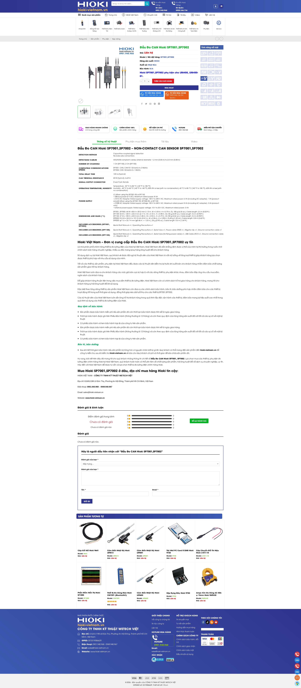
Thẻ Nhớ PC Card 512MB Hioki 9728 (180, 551)
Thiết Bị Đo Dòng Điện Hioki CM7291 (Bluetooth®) (119, 594)
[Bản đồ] (297, 683)
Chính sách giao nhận (185, 646)
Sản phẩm (95, 39)
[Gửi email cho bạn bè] (150, 104)
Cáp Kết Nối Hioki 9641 (88, 550)
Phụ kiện (105, 39)
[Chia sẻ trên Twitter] (146, 104)
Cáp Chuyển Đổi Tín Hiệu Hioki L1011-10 (207, 551)
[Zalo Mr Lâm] (297, 660)
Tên (83, 489)
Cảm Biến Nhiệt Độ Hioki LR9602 (148, 594)
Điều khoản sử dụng (184, 654)
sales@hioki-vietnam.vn (98, 647)
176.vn (165, 685)
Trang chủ (113, 15)
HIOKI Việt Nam (132, 15)
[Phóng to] (80, 101)
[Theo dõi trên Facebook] (203, 622)
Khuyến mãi (152, 15)
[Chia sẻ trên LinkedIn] (159, 104)
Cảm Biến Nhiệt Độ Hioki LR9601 (148, 551)
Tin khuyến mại (182, 619)
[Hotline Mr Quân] (297, 666)
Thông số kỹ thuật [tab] (107, 141)
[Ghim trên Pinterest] (155, 104)
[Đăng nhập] (215, 6)
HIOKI (156, 60)
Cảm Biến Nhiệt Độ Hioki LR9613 (118, 551)
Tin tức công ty (158, 623)
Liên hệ (212, 15)
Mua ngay (169, 87)
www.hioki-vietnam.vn (95, 398)
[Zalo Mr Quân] (297, 671)
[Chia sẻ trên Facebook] (142, 104)
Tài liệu (183, 15)
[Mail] (297, 677)
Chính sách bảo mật (185, 650)
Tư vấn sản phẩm (183, 623)
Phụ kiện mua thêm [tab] (136, 141)
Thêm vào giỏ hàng (163, 81)
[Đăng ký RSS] (212, 622)
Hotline (158, 641)
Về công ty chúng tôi (161, 619)
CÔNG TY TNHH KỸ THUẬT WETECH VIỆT (113, 376)
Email (155, 489)
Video (197, 15)
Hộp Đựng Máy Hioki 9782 (178, 593)
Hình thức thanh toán (185, 631)
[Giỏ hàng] (221, 6)
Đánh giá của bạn (89, 459)
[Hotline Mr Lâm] (297, 654)
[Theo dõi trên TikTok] (207, 622)
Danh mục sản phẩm (91, 15)
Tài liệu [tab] (165, 141)
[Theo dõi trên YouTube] (216, 622)
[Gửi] (147, 3)
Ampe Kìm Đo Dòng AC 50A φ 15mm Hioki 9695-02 (208, 594)
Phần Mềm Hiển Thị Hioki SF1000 (89, 593)
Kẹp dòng (116, 39)
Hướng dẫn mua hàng (185, 627)
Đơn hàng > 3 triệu (211, 130)
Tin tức (168, 15)
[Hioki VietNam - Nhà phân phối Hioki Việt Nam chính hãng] (93, 6)
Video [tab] (194, 141)
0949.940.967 (111, 644)
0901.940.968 (183, 130)
